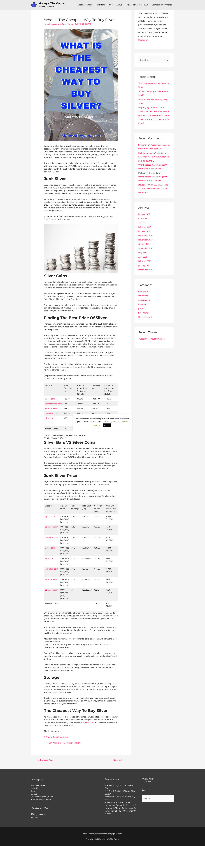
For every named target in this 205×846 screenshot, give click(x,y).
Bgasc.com (50, 398)
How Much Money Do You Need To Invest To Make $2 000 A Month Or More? (153, 119)
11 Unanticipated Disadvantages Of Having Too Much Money (153, 165)
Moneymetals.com (53, 403)
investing (48, 24)
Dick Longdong (145, 153)
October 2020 (144, 244)
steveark (142, 184)
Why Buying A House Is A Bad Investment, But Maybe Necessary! (153, 188)
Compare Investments (162, 4)
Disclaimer (143, 40)
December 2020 (145, 235)
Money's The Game (51, 3)
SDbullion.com (51, 408)
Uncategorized (145, 317)
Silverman (142, 145)
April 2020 (142, 257)
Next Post (118, 760)
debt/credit (143, 291)
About (119, 4)
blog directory (35, 817)
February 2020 (144, 261)
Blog (111, 4)
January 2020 (144, 265)
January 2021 (144, 231)
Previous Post (45, 760)
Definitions (143, 295)
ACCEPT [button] (107, 425)
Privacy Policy (148, 778)
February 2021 (144, 227)
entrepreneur (144, 300)
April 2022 (142, 222)
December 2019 (145, 269)
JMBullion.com (51, 413)
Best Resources (85, 4)
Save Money (67, 24)
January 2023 (144, 214)
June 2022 (142, 218)
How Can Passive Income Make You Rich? (62, 742)
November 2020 (145, 239)
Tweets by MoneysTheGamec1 (152, 338)
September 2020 (145, 248)
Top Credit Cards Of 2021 (137, 4)
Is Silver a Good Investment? (56, 737)
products (57, 24)
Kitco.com (49, 418)
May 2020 (142, 252)
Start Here (100, 4)
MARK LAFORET (145, 161)
